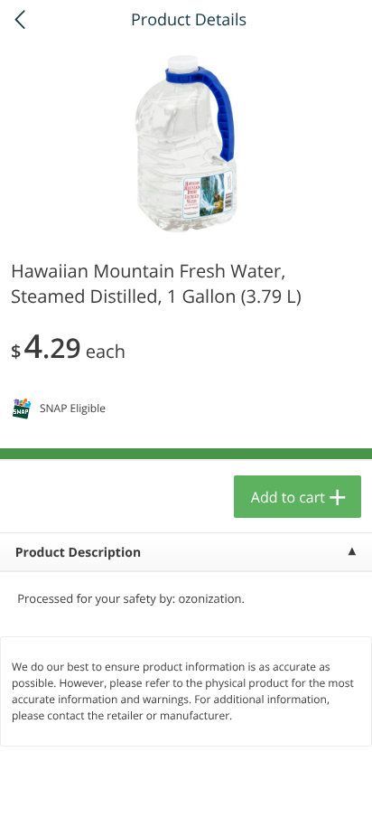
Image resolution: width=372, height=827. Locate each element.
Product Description (78, 552)
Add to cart (288, 497)
